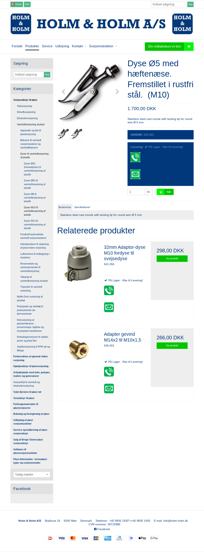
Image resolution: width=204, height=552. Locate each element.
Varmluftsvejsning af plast (30, 124)
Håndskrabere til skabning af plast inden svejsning (34, 246)
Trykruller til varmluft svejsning (31, 288)
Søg (190, 4)
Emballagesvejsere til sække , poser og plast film (33, 339)
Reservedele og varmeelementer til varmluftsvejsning (30, 267)
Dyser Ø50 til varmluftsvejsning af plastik (34, 184)
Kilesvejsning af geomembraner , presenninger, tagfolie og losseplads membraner (30, 325)
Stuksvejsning (24, 106)
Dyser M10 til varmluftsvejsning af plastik (34, 211)
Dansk (18, 4)
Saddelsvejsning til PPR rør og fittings (33, 348)
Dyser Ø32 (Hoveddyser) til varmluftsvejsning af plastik (34, 169)
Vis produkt (172, 258)
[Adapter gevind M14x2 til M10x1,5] (78, 350)
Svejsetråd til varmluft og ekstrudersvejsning (26, 384)
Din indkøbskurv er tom (164, 46)
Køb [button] (169, 192)
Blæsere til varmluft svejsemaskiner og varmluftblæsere (30, 144)
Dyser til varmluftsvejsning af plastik (34, 155)
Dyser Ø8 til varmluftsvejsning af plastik (34, 198)
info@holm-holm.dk (175, 520)
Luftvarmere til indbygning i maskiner (35, 256)
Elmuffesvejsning (26, 112)
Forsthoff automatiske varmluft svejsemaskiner (33, 236)
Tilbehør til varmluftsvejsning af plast (34, 279)
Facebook (103, 529)
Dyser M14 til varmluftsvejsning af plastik (34, 224)
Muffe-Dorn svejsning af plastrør (30, 298)
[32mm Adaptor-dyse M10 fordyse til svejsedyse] (78, 263)
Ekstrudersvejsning (27, 118)
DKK (27, 4)
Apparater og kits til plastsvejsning (30, 132)
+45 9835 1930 (118, 520)
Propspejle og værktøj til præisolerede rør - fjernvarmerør (30, 310)
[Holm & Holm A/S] (102, 24)
